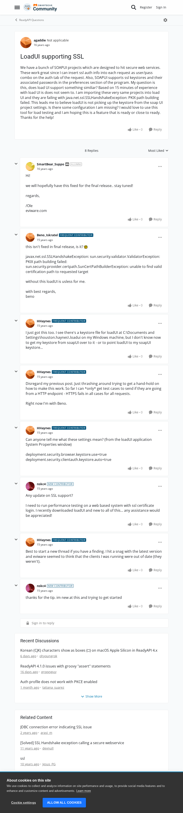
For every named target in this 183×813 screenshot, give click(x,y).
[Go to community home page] (40, 7)
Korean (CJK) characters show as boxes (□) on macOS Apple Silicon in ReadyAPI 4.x (88, 650)
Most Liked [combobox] (158, 150)
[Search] (133, 7)
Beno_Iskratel (47, 235)
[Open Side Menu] (17, 7)
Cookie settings (23, 802)
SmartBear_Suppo (50, 164)
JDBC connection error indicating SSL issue (56, 727)
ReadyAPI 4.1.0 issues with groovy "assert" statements (65, 666)
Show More (93, 696)
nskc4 (41, 484)
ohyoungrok (48, 656)
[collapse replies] (16, 163)
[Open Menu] (165, 20)
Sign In (161, 7)
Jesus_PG (49, 764)
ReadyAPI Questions (31, 20)
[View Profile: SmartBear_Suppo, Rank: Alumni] (30, 166)
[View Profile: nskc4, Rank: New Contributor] (30, 486)
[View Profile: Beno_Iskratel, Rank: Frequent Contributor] (30, 237)
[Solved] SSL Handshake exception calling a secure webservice (72, 743)
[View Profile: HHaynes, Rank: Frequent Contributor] (30, 323)
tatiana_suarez (53, 687)
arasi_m (46, 733)
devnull (48, 748)
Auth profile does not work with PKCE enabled (58, 682)
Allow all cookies (64, 802)
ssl (22, 758)
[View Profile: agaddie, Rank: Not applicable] (25, 42)
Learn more (83, 790)
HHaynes (44, 321)
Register (146, 7)
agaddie (40, 40)
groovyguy (48, 672)
